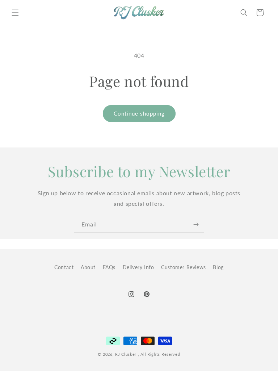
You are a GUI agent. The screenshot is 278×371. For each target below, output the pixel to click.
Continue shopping (139, 113)
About (88, 267)
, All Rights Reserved (159, 354)
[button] (15, 13)
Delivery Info (138, 267)
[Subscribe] (196, 224)
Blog (218, 267)
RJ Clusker (125, 354)
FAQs (109, 267)
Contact (63, 267)
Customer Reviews (183, 267)
